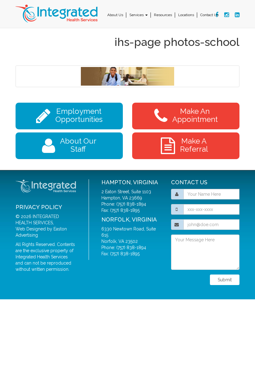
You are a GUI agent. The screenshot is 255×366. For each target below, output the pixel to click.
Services (137, 15)
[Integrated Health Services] (57, 14)
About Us (115, 15)
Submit (225, 279)
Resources (163, 15)
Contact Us (209, 15)
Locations (186, 15)
